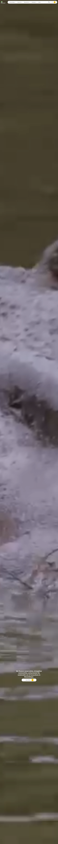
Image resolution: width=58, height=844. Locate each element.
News (39, 2)
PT (52, 2)
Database (34, 2)
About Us (19, 2)
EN (54, 2)
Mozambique (12, 2)
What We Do (26, 2)
